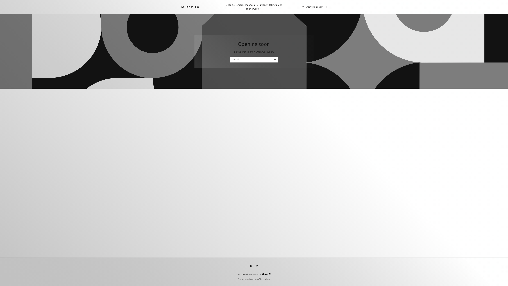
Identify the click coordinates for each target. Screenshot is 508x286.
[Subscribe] (275, 59)
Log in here (265, 279)
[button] (314, 6)
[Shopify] (266, 274)
